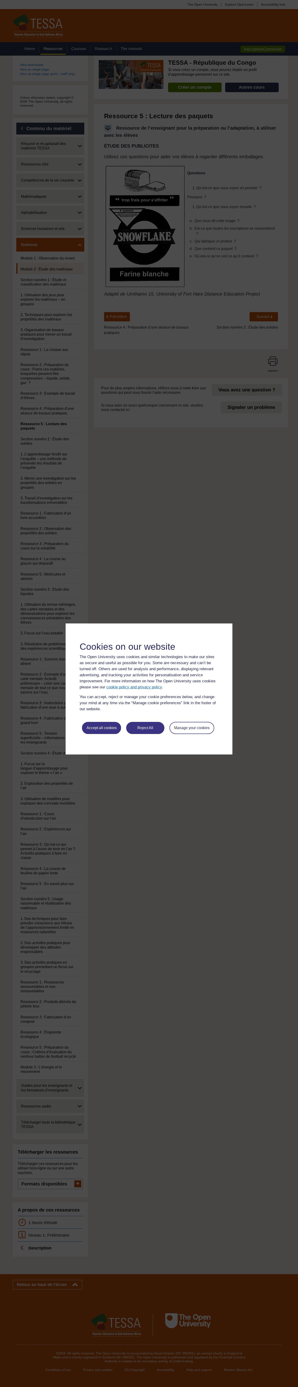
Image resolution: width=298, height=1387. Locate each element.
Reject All (145, 728)
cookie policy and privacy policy (134, 687)
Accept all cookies (102, 728)
